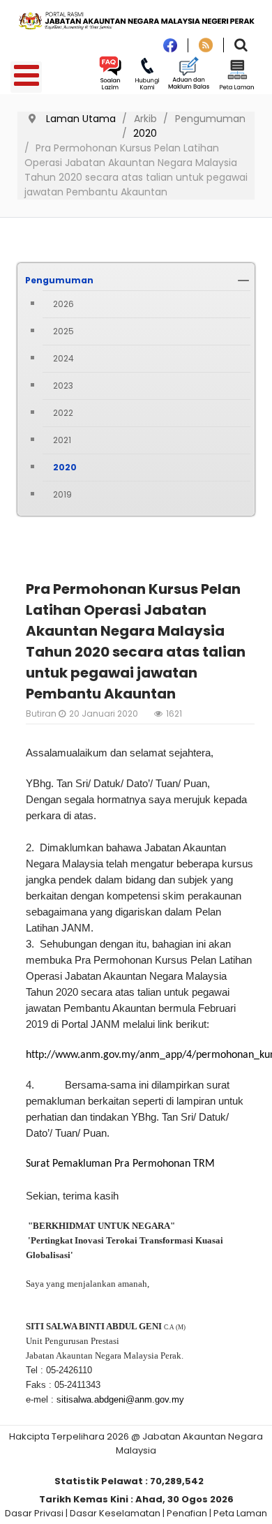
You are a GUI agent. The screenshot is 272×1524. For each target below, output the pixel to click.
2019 (62, 494)
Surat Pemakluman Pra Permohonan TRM (120, 1164)
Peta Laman (240, 1513)
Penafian (187, 1513)
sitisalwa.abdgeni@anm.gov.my (120, 1399)
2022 (63, 413)
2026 (63, 304)
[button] (243, 280)
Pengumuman (59, 280)
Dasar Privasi (34, 1513)
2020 (65, 467)
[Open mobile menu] (26, 77)
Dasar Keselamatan (115, 1513)
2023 (63, 385)
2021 (62, 440)
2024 (63, 358)
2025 (63, 331)
